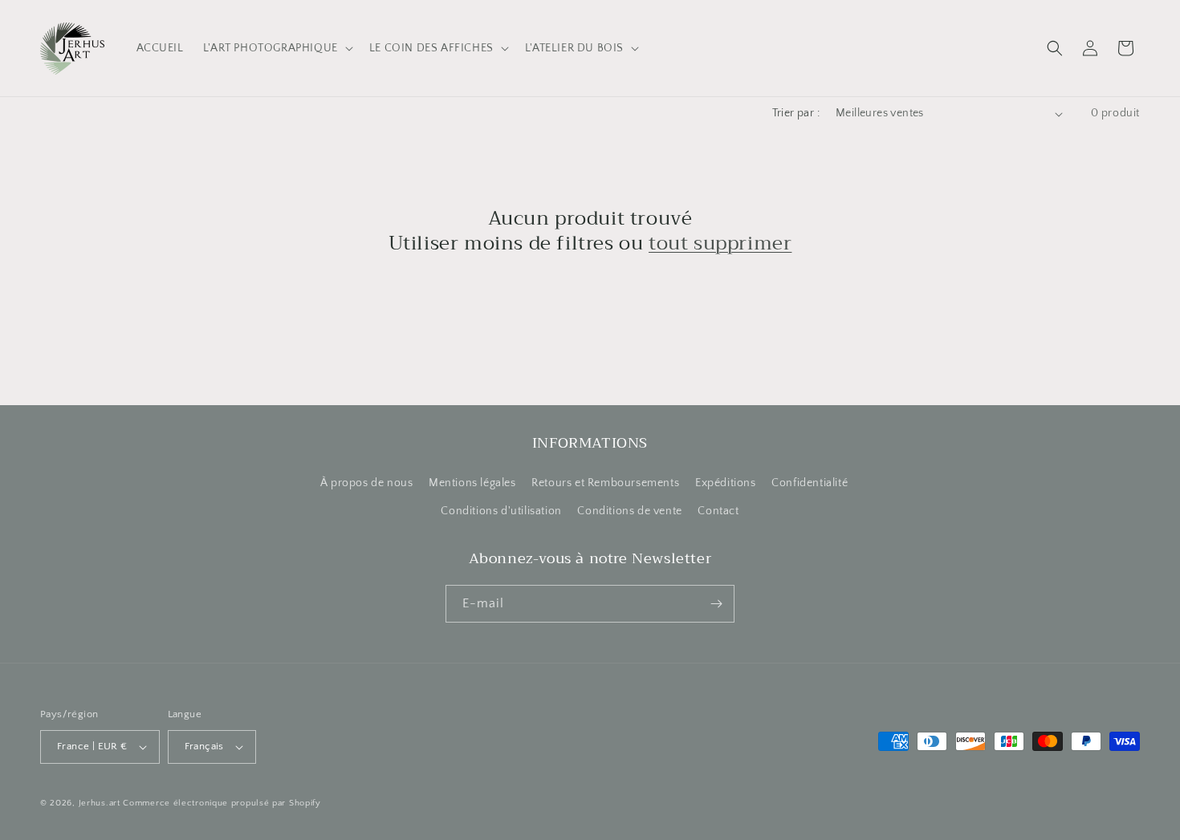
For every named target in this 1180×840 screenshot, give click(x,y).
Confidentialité (809, 483)
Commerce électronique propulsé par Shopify (221, 803)
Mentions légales (472, 483)
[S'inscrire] (716, 604)
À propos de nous (366, 483)
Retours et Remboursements (605, 483)
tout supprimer (720, 243)
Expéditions (725, 483)
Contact (718, 511)
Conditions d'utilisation (501, 511)
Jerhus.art (99, 803)
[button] (276, 48)
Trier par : (796, 113)
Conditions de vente (629, 511)
